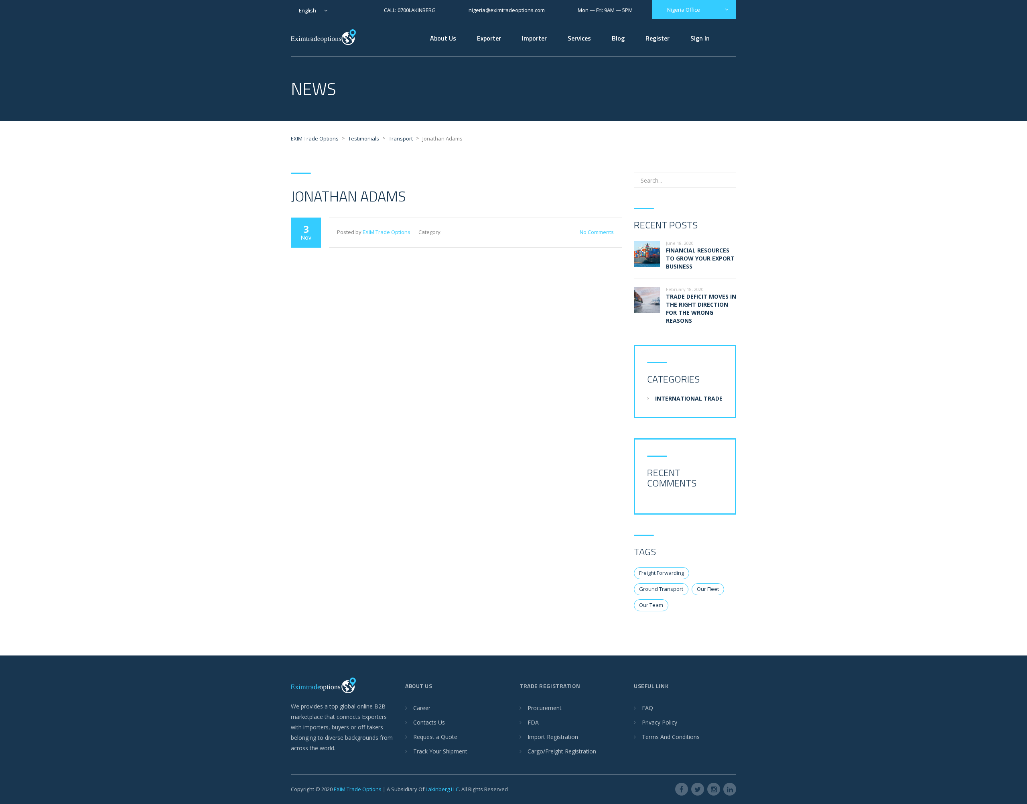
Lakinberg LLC (442, 789)
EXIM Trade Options (386, 232)
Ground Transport (661, 588)
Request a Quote (435, 737)
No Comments (597, 232)
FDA (533, 722)
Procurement (545, 708)
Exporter (489, 38)
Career (421, 708)
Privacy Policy (659, 722)
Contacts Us (429, 722)
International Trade (689, 398)
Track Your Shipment (440, 751)
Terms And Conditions (671, 737)
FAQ (647, 708)
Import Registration (553, 737)
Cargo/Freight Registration (562, 751)
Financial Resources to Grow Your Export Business (700, 258)
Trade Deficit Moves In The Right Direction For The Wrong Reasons (701, 308)
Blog (618, 38)
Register (657, 38)
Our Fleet (708, 588)
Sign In (700, 38)
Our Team (651, 605)
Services (579, 38)
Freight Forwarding (661, 572)
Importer (534, 38)
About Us (443, 38)
